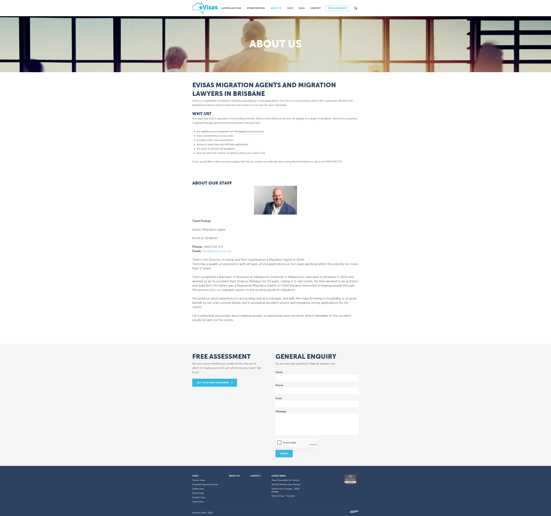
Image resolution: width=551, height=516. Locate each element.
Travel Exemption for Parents (285, 480)
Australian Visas (231, 8)
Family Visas (198, 493)
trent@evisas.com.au (216, 251)
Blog (302, 8)
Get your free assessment (213, 382)
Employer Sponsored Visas (205, 484)
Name (280, 372)
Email (279, 398)
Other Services (256, 8)
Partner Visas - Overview (283, 496)
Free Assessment (337, 8)
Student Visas (198, 497)
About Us (276, 8)
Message (281, 411)
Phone (279, 385)
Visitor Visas (198, 501)
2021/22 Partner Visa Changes (286, 484)
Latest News (278, 476)
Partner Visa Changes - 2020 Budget (285, 490)
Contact (315, 8)
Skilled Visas (198, 488)
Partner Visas (198, 480)
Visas (195, 476)
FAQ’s (290, 8)
